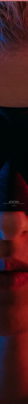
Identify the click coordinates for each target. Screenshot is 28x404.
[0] (26, 2)
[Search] (25, 2)
